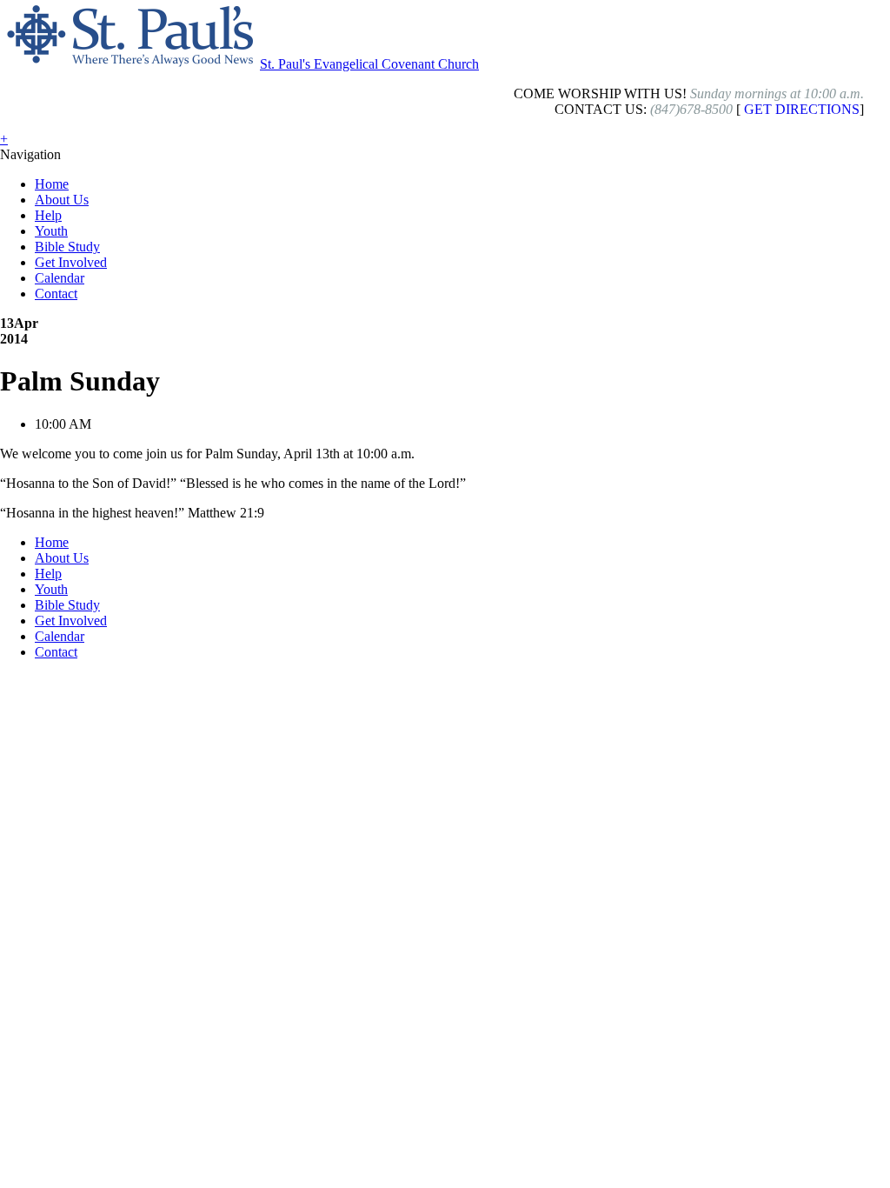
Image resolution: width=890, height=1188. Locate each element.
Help (48, 215)
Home (52, 184)
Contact (56, 293)
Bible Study (67, 246)
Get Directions (802, 109)
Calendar (59, 277)
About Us (62, 199)
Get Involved (71, 262)
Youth (51, 231)
